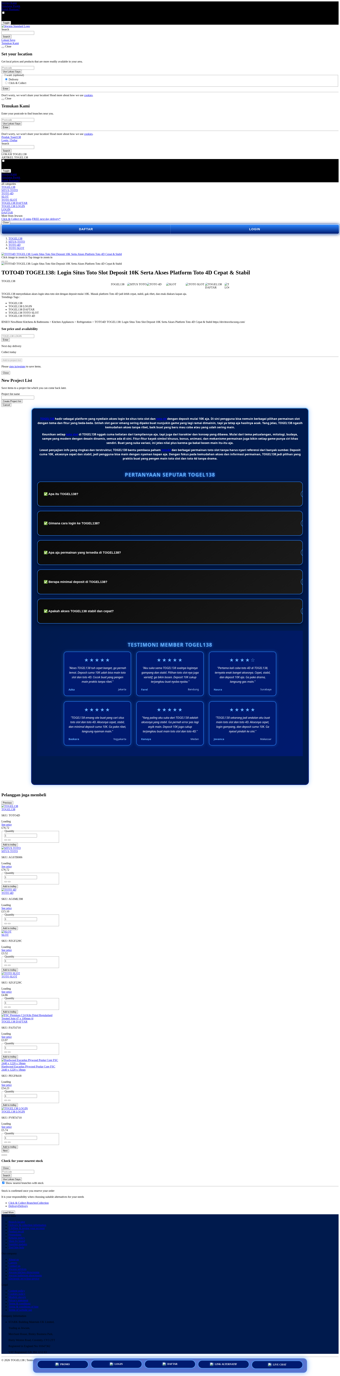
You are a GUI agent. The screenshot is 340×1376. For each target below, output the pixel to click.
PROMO (65, 1364)
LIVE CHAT (279, 1364)
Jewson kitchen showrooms (23, 1272)
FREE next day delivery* (46, 218)
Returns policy (16, 1237)
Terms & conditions (19, 1303)
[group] (3, 1183)
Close (6, 222)
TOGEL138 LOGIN (13, 206)
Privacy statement (18, 1300)
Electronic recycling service (23, 1278)
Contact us (14, 1265)
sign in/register (17, 366)
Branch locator (16, 1221)
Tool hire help (16, 1247)
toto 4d (161, 419)
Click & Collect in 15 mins (16, 218)
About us (13, 1259)
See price (6, 824)
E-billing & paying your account (26, 1228)
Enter (5, 339)
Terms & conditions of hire (23, 1306)
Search (5, 29)
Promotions (14, 1234)
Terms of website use (20, 1309)
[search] (17, 33)
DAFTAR (7, 212)
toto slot (72, 434)
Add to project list (12, 360)
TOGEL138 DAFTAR (14, 202)
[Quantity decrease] (9, 839)
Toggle (6, 22)
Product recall (16, 1231)
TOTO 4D (7, 193)
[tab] (2, 1155)
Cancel (6, 405)
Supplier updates (17, 1244)
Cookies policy (16, 1293)
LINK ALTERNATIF (226, 1364)
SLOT (5, 196)
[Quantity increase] (5, 839)
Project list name (10, 393)
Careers (12, 1262)
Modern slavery (17, 1297)
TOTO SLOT (9, 199)
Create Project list (12, 401)
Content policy (16, 1290)
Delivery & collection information (27, 1225)
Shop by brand (16, 1241)
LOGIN (5, 209)
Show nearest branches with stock (25, 1182)
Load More (8, 1212)
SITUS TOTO (9, 190)
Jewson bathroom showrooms (25, 1275)
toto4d (166, 450)
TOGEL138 (8, 187)
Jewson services (17, 1269)
